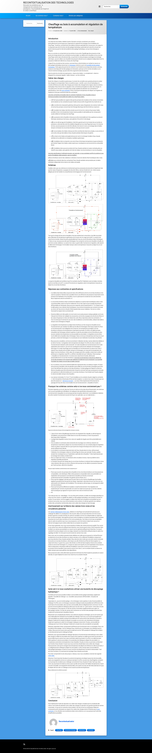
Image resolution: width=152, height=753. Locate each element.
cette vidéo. (51, 655)
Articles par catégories (76, 15)
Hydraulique (82, 730)
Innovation (90, 730)
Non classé (91, 30)
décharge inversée (68, 381)
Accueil (28, 15)
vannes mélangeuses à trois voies (59, 512)
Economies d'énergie (70, 730)
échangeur (73, 65)
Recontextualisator (82, 30)
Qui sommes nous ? (42, 15)
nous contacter (65, 90)
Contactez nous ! (58, 15)
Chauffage (59, 730)
